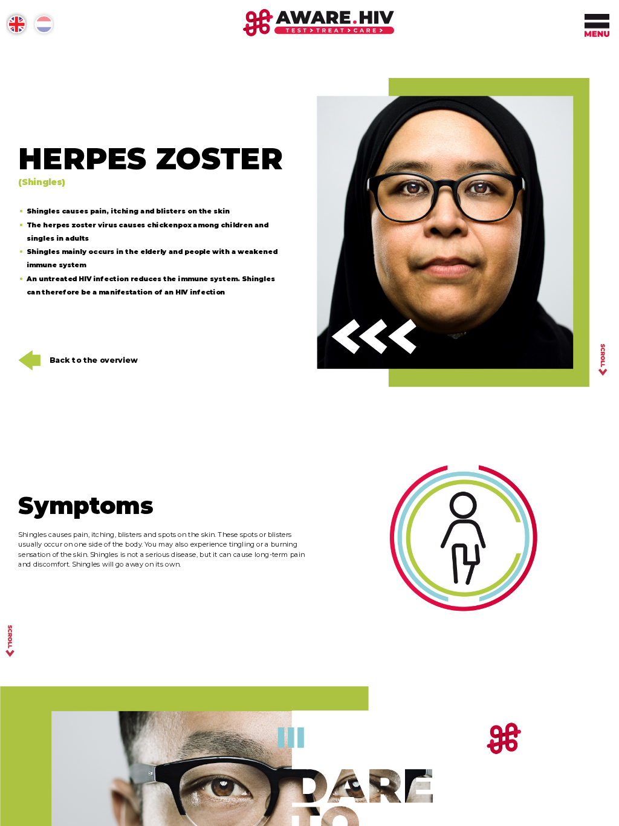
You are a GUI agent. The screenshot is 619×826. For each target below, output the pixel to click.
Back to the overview (93, 360)
